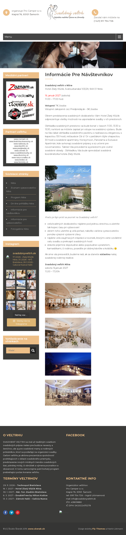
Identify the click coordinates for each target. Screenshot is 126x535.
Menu (8, 36)
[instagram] (17, 512)
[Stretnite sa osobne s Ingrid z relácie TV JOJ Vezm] (31, 274)
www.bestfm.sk (21, 146)
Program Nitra (18, 197)
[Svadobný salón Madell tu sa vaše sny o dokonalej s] (31, 305)
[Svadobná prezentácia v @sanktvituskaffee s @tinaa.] (10, 274)
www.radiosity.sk (21, 144)
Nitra (13, 183)
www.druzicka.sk (21, 155)
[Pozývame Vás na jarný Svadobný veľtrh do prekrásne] (10, 284)
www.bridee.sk (21, 160)
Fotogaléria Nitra (20, 229)
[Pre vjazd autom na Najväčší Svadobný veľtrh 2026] (21, 284)
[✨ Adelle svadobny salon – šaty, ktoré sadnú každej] (31, 284)
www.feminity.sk (21, 162)
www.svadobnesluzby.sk (21, 153)
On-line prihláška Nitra (22, 203)
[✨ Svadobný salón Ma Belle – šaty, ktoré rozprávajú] (21, 295)
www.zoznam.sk (21, 139)
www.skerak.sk (21, 150)
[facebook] (5, 512)
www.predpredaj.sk (21, 148)
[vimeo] (11, 512)
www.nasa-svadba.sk (21, 157)
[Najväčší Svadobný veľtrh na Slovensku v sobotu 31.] (10, 305)
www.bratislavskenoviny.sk (21, 141)
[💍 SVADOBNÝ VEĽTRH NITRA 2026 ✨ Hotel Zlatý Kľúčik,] (21, 305)
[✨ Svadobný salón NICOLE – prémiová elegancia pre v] (10, 295)
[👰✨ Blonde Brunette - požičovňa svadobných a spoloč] (31, 295)
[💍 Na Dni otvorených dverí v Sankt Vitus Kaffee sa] (21, 274)
